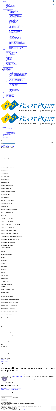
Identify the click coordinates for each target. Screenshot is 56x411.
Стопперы (8, 51)
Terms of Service (36, 409)
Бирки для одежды (10, 60)
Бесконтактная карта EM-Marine (16, 47)
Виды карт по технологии (12, 35)
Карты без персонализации (15, 37)
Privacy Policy (27, 409)
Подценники (12, 54)
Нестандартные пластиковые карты (17, 33)
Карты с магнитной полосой (15, 41)
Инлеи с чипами (10, 96)
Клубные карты (12, 19)
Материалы (6, 92)
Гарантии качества (10, 7)
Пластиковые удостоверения (15, 16)
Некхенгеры (9, 58)
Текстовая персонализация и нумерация (18, 83)
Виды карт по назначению (12, 10)
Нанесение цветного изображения (17, 88)
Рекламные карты (13, 21)
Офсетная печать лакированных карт (17, 74)
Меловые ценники (10, 63)
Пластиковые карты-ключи (15, 23)
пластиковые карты (17, 376)
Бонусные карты (12, 17)
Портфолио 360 (7, 69)
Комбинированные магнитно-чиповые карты (19, 44)
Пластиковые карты (8, 9)
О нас (7, 2)
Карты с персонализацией (15, 38)
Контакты (5, 97)
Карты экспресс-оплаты (14, 31)
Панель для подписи (13, 89)
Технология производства (12, 72)
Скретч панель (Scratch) (14, 90)
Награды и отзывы (10, 6)
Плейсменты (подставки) (12, 64)
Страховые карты (13, 22)
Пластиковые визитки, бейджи (16, 26)
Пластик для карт (10, 94)
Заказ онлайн (4, 146)
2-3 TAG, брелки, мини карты (16, 12)
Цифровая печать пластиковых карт (17, 75)
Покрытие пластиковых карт (15, 79)
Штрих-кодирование (13, 84)
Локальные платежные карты (15, 14)
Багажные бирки (10, 62)
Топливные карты (13, 28)
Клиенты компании (10, 5)
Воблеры (8, 55)
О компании (9, 128)
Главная (5, 1)
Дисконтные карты (13, 11)
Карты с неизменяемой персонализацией (18, 39)
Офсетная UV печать (8, 67)
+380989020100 (4, 145)
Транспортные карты (14, 27)
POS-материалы (7, 49)
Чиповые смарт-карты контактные (17, 42)
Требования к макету (8, 68)
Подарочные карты (13, 20)
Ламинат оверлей (10, 95)
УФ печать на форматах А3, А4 (16, 80)
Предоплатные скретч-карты (15, 30)
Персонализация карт (11, 81)
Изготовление (6, 70)
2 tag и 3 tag (11, 36)
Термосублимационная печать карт (17, 78)
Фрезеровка (6, 65)
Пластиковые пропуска (14, 25)
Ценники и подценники (11, 52)
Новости (8, 4)
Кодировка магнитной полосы (16, 86)
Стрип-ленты (9, 59)
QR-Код (10, 91)
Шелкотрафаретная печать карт (16, 76)
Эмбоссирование (13, 85)
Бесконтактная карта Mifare (15, 48)
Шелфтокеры (9, 57)
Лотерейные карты (13, 32)
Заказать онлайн (4, 361)
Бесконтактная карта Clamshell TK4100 (18, 46)
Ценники (11, 53)
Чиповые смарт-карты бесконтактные (17, 43)
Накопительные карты (14, 15)
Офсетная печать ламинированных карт (18, 73)
